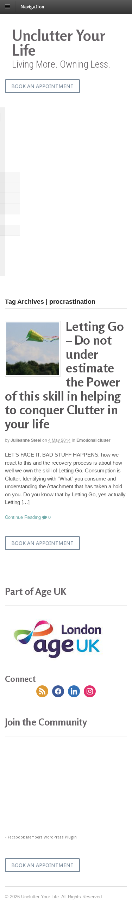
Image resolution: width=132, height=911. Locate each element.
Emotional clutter (93, 440)
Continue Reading (23, 517)
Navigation (32, 7)
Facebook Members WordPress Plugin (42, 837)
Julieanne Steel (26, 440)
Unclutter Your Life (58, 42)
